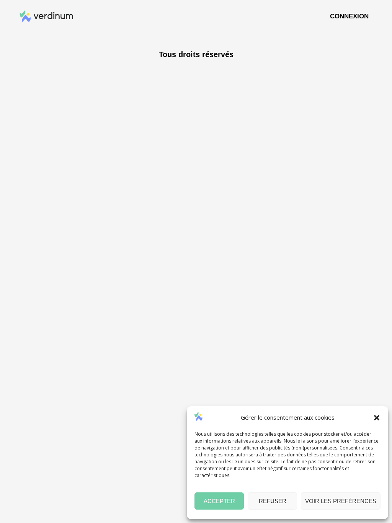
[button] (377, 418)
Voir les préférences (340, 501)
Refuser (272, 501)
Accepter (219, 501)
